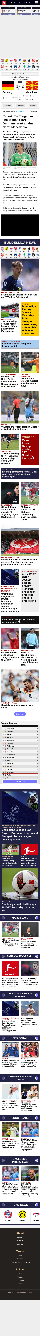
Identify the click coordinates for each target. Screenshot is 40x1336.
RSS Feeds (20, 1280)
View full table (19, 781)
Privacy (20, 1259)
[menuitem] (5, 3)
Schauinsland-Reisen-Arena (19, 77)
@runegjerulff (21, 111)
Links (20, 1284)
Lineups (7, 105)
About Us (20, 1237)
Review (33, 105)
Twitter (20, 1273)
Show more (20, 714)
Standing (20, 105)
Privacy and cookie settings (20, 1262)
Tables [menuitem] (26, 3)
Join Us (20, 1244)
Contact (20, 1241)
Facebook (20, 1277)
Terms (20, 1255)
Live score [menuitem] (15, 3)
